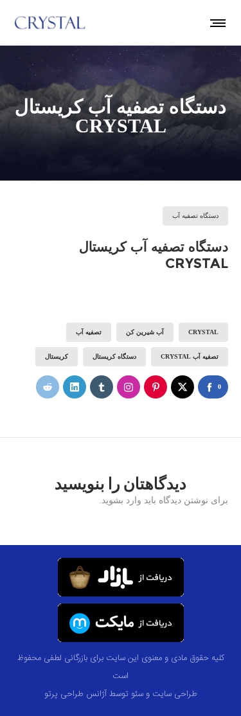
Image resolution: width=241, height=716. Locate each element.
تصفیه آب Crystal (190, 356)
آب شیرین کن (145, 332)
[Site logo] (50, 22)
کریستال (56, 356)
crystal (203, 332)
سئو (137, 694)
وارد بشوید (121, 500)
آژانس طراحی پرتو (75, 694)
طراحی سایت (174, 694)
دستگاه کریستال (114, 356)
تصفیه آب (89, 332)
